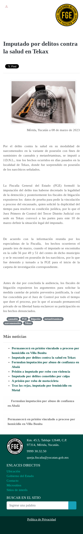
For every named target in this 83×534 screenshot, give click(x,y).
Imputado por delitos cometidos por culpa (41, 376)
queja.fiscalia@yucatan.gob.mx (48, 457)
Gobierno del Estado (20, 476)
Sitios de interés (17, 490)
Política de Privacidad (41, 519)
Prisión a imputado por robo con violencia (41, 371)
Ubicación (13, 471)
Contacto (13, 480)
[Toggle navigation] (11, 31)
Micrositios (14, 485)
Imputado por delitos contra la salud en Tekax (44, 357)
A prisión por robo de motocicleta (35, 381)
